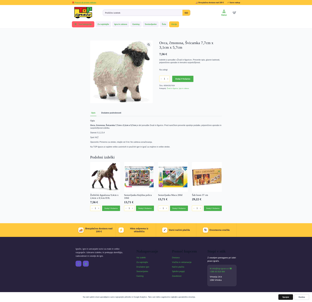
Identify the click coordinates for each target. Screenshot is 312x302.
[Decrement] (161, 79)
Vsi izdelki (141, 257)
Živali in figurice (172, 88)
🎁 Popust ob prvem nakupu (84, 2)
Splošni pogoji (178, 271)
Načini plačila (178, 267)
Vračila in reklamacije (181, 262)
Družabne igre (142, 267)
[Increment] (167, 79)
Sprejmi (285, 297)
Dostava (176, 257)
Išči (186, 13)
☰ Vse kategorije (83, 24)
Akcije (174, 24)
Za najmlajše (103, 24)
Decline (302, 297)
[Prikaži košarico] (234, 12)
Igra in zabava (120, 24)
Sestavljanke (151, 24)
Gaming (136, 24)
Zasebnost (176, 276)
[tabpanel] (156, 133)
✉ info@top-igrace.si (219, 268)
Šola (164, 24)
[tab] (93, 113)
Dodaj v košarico (182, 79)
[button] (148, 44)
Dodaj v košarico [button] (111, 208)
